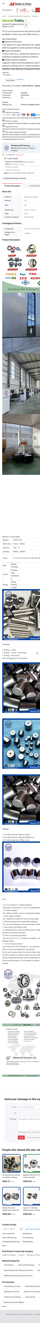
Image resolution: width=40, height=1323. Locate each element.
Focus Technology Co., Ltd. (28, 1314)
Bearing (35, 16)
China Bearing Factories (12, 1286)
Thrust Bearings (27, 1237)
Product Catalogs (33, 1229)
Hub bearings (27, 1233)
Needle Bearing (27, 1241)
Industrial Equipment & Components (19, 16)
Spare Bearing (30, 1297)
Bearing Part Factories (11, 1292)
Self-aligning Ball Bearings (11, 1241)
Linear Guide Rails (8, 1233)
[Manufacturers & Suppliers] (20, 4)
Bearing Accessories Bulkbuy (14, 1302)
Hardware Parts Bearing (12, 1297)
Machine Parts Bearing (32, 1292)
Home (4, 16)
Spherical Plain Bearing (26, 1265)
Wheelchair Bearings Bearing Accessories (18, 1276)
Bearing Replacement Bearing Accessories (18, 1270)
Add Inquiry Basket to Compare (15, 178)
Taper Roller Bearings (9, 1237)
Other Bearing (9, 1265)
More (4, 1306)
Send (21, 1137)
